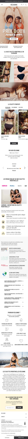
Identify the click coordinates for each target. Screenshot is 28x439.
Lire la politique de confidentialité (8, 433)
